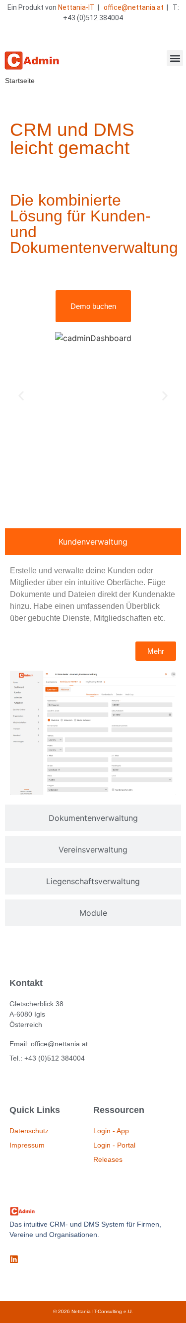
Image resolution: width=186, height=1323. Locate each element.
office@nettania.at (134, 7)
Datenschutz (29, 1131)
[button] (175, 58)
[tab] (93, 541)
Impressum (27, 1145)
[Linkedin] (13, 1259)
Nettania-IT (76, 7)
